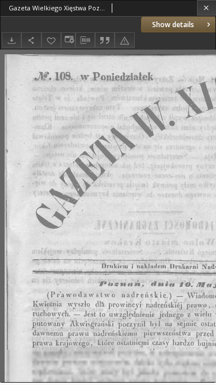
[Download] (11, 40)
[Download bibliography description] (85, 40)
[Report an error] (124, 40)
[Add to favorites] (51, 40)
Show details (173, 24)
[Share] (31, 40)
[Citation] (105, 40)
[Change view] (68, 40)
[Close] (206, 8)
